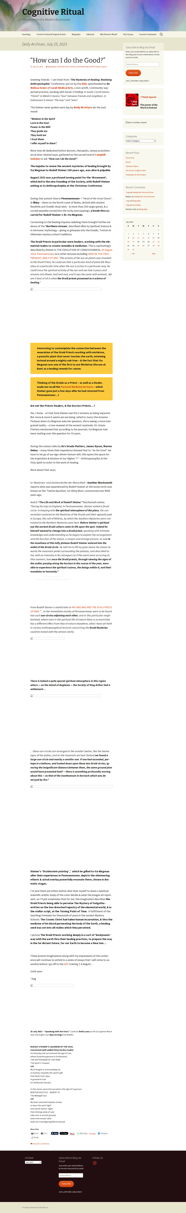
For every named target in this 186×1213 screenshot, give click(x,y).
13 (148, 237)
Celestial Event (63, 66)
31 (133, 249)
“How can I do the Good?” (67, 60)
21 (153, 241)
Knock (128, 162)
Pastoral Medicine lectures (77, 386)
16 (128, 241)
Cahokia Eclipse (132, 166)
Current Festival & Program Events (51, 34)
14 (153, 237)
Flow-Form (130, 158)
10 (133, 237)
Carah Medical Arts (61, 87)
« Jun (133, 253)
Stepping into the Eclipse (136, 174)
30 (128, 249)
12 (143, 237)
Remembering (83, 66)
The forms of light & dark (136, 170)
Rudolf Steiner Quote (98, 66)
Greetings (26, 34)
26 (143, 245)
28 (153, 245)
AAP (66, 964)
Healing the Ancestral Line (142, 192)
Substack (90, 34)
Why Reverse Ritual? (108, 34)
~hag (128, 192)
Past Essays (128, 34)
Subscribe (133, 72)
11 (138, 237)
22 (158, 241)
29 (158, 245)
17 (133, 241)
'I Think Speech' (148, 97)
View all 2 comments (41, 1143)
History (73, 66)
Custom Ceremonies (147, 34)
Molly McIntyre (83, 107)
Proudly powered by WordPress (35, 1207)
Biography (76, 34)
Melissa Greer (38, 87)
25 (138, 245)
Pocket (92, 1133)
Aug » (154, 253)
